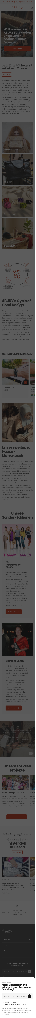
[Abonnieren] (29, 996)
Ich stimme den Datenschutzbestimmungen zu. (16, 1003)
